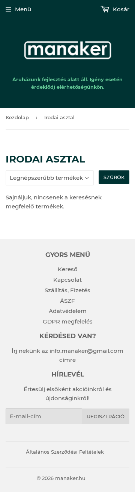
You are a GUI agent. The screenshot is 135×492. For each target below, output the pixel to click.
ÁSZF (67, 300)
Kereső (68, 269)
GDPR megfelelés (68, 321)
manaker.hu (70, 478)
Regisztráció (105, 416)
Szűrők (114, 177)
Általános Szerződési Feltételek (65, 452)
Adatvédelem (68, 310)
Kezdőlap (17, 117)
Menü (23, 9)
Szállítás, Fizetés (67, 290)
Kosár (120, 9)
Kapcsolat (67, 279)
